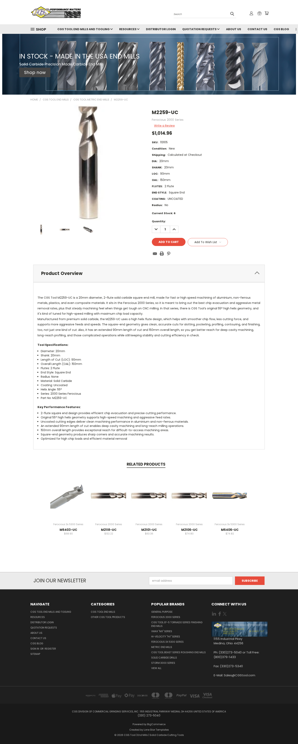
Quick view (68, 491)
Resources (128, 29)
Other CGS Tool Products (108, 617)
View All (156, 668)
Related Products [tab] (146, 464)
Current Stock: (164, 213)
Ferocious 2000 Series (165, 617)
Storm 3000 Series (163, 663)
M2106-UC (189, 530)
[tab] (149, 273)
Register (50, 648)
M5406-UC (230, 530)
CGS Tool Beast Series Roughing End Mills (178, 652)
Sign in (35, 648)
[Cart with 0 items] (267, 13)
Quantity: (159, 221)
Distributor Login (161, 29)
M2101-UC (149, 530)
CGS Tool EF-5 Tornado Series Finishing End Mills (177, 624)
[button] (34, 72)
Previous (287, 731)
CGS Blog (281, 29)
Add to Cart (68, 498)
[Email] (155, 254)
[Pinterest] (169, 254)
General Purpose (162, 612)
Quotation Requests (199, 29)
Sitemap (35, 654)
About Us (233, 29)
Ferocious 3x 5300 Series (167, 642)
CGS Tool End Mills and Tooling (83, 29)
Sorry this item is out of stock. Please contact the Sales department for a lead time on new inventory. (229, 499)
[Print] (162, 254)
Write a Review (164, 126)
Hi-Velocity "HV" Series (165, 636)
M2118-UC (109, 530)
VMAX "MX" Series (161, 631)
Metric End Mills (161, 647)
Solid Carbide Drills (164, 657)
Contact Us (257, 29)
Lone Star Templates (156, 729)
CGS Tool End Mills (103, 612)
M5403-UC (68, 530)
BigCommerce (156, 724)
